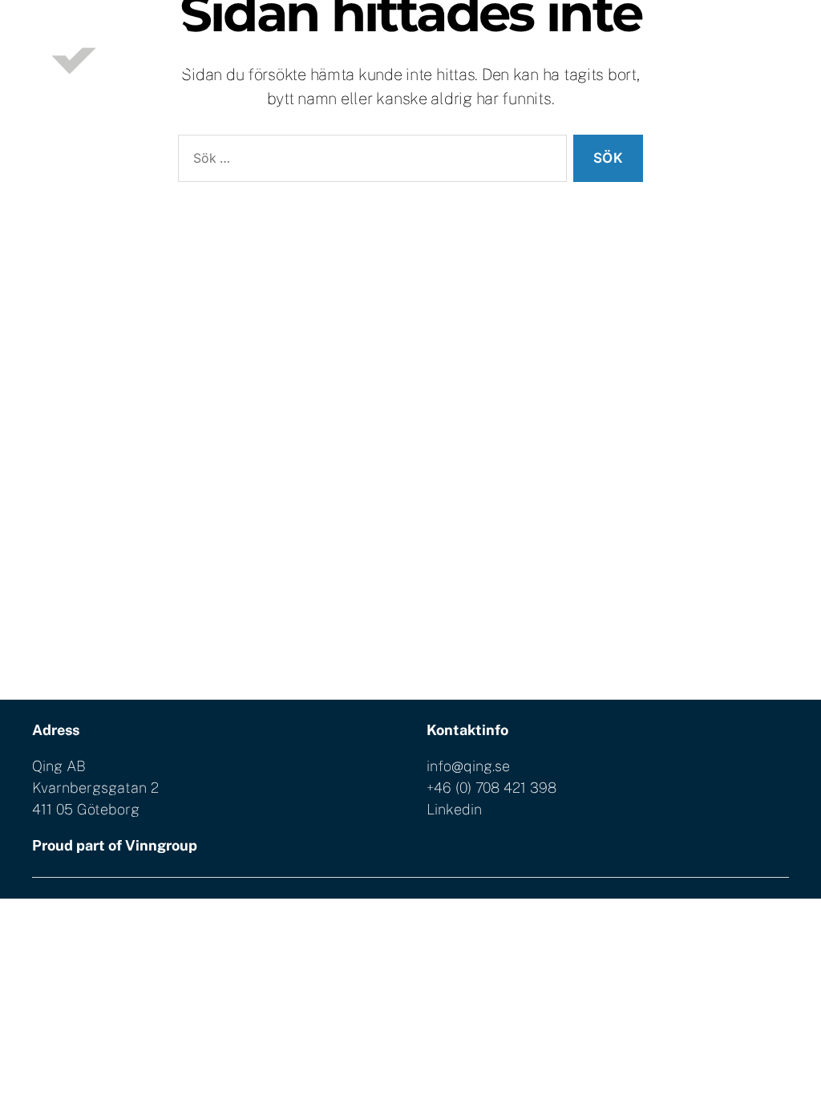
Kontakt (763, 58)
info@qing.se (468, 766)
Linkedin (454, 809)
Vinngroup (161, 845)
